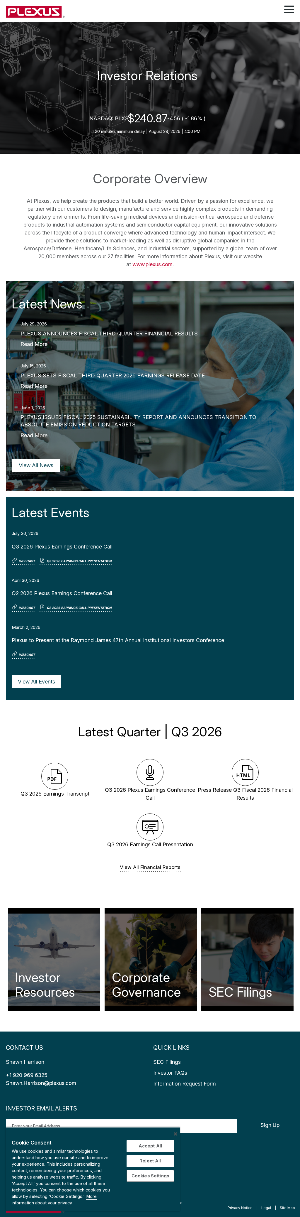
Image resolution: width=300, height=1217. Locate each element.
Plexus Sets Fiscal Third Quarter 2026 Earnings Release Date (113, 375)
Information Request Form (184, 1084)
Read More (34, 344)
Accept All (150, 1146)
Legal (266, 1208)
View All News (36, 465)
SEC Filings (240, 992)
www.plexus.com (152, 264)
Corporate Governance (146, 984)
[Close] (175, 1134)
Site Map (287, 1208)
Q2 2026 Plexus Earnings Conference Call (62, 593)
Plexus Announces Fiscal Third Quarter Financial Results (109, 333)
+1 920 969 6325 (26, 1075)
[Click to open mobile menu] (289, 10)
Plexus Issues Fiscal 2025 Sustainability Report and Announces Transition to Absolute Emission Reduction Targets (138, 421)
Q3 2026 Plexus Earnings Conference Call (62, 546)
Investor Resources (45, 984)
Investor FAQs (170, 1073)
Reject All (150, 1161)
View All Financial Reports (150, 867)
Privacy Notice (240, 1208)
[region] (93, 1169)
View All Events (36, 681)
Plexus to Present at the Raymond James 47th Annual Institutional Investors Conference (118, 640)
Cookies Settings (150, 1176)
